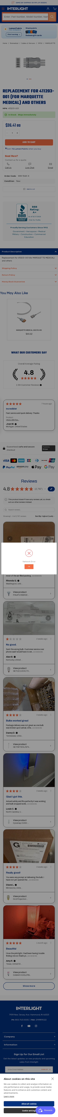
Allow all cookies (29, 1104)
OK (29, 566)
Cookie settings (29, 1110)
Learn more (9, 1096)
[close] (53, 1078)
